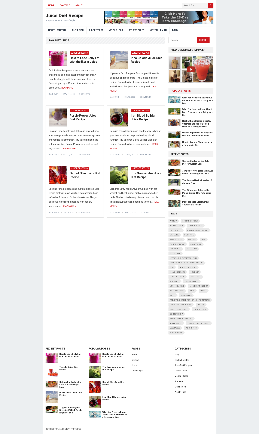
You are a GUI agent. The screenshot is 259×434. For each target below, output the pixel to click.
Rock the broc (200, 309)
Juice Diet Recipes (79, 53)
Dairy (175, 30)
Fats (203, 240)
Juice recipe (195, 277)
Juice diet (195, 272)
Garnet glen (195, 244)
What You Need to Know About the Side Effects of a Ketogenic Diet (197, 100)
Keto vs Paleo (136, 30)
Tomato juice (176, 323)
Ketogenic (174, 281)
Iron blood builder (188, 267)
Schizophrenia (176, 314)
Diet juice (174, 235)
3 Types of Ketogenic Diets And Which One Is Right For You (70, 410)
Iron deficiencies (177, 272)
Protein (200, 305)
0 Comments (84, 94)
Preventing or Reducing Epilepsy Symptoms (190, 300)
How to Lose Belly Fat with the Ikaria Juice (84, 60)
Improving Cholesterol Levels (183, 258)
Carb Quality (176, 230)
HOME (51, 5)
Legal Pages (137, 370)
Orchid (203, 291)
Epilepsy (192, 240)
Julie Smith (54, 94)
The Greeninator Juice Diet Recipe (146, 175)
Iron (172, 267)
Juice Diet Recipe (64, 15)
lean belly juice (177, 286)
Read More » (68, 88)
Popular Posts (181, 90)
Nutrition (78, 30)
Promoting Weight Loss (180, 305)
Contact (65, 5)
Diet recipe (189, 235)
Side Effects (96, 30)
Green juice (192, 249)
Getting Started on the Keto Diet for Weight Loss (70, 384)
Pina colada (186, 295)
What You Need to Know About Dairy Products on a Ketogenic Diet (197, 112)
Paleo (172, 295)
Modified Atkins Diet (199, 286)
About (79, 5)
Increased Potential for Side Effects (186, 263)
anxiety (173, 221)
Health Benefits (57, 30)
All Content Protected (69, 429)
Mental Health (158, 30)
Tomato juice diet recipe (199, 323)
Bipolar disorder (190, 221)
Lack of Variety (191, 281)
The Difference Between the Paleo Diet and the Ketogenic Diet (196, 193)
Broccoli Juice (176, 226)
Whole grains (176, 333)
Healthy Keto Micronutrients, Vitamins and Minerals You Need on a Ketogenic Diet (196, 124)
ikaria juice (175, 254)
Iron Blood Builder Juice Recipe (143, 117)
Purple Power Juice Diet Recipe (83, 117)
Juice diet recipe (177, 277)
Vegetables (175, 328)
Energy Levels (176, 240)
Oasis (192, 291)
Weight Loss (116, 30)
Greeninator (175, 249)
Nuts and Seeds (177, 291)
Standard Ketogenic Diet (181, 319)
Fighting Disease (177, 244)
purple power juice (179, 309)
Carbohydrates (195, 226)
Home (134, 365)
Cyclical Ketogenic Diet (197, 230)
